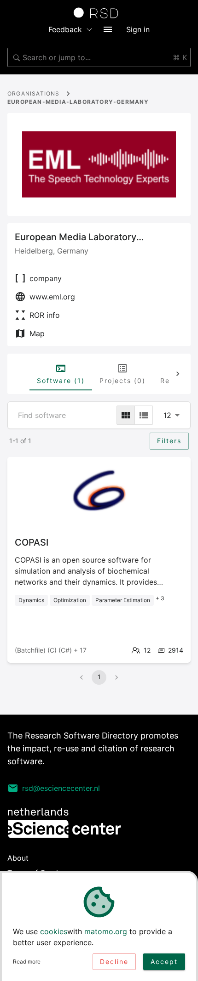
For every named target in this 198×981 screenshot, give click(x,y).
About (18, 858)
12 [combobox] (167, 415)
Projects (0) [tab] (122, 380)
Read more (27, 961)
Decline (114, 961)
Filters (169, 441)
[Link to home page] (99, 12)
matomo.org (105, 931)
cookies (53, 931)
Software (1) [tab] (61, 380)
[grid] (125, 415)
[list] (143, 415)
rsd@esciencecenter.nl (61, 788)
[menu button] (108, 29)
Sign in (138, 29)
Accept (164, 961)
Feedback (65, 29)
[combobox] (99, 57)
